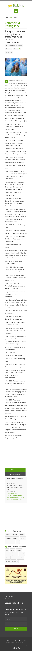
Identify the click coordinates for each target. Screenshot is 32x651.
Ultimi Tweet (10, 596)
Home (23, 643)
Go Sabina (8, 641)
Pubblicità (7, 645)
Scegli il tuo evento (14, 531)
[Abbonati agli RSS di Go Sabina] (19, 648)
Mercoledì (8, 554)
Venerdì (22, 554)
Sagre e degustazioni (11, 534)
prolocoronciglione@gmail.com (14, 499)
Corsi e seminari (10, 542)
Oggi (7, 550)
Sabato (8, 558)
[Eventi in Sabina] (16, 1)
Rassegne (16, 538)
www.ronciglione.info (12, 493)
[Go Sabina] (7, 17)
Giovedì (15, 554)
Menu (16, 11)
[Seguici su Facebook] (16, 648)
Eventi (10, 17)
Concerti (23, 538)
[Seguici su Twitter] (14, 648)
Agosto (14, 558)
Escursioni (21, 534)
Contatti (13, 645)
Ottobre (8, 561)
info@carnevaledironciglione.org (15, 497)
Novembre (15, 561)
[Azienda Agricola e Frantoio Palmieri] (16, 583)
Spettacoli (8, 538)
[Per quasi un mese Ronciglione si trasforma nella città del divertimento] (16, 67)
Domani (12, 550)
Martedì (19, 550)
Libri (18, 542)
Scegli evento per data (16, 547)
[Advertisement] (16, 454)
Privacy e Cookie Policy (21, 645)
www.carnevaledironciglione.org (15, 495)
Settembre (20, 558)
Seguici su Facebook (14, 602)
